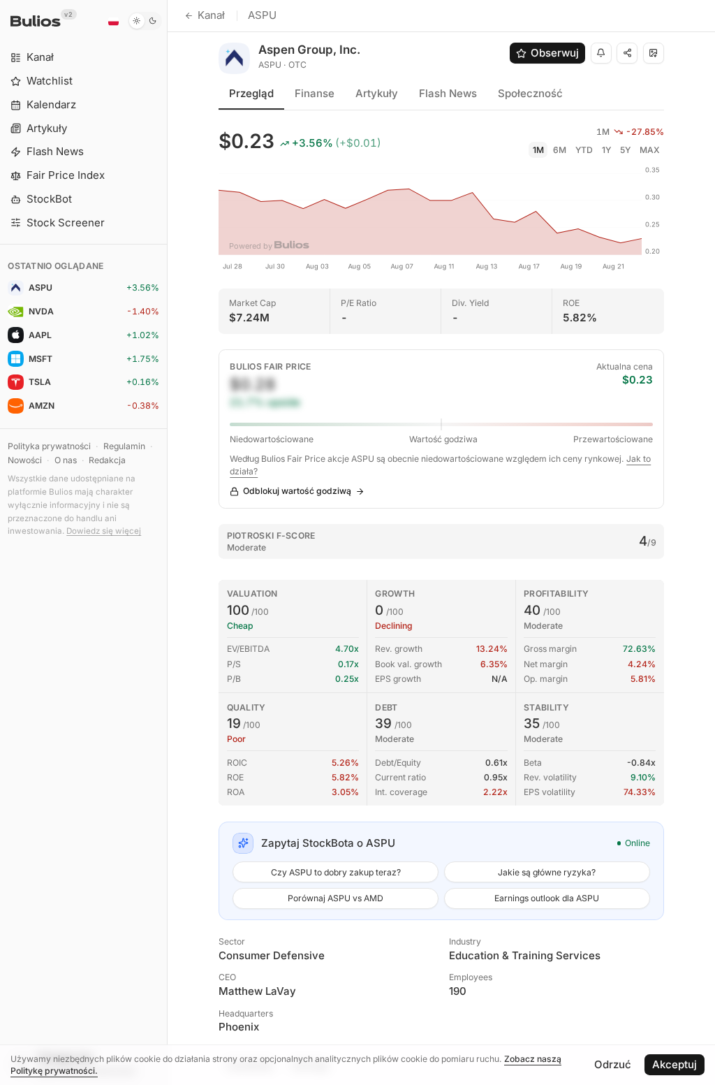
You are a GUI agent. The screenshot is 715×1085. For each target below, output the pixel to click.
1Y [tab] (606, 150)
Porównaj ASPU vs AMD (335, 898)
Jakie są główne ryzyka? (547, 872)
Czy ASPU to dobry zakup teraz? (336, 872)
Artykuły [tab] (376, 93)
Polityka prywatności (49, 446)
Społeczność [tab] (530, 93)
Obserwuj (555, 52)
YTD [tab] (584, 150)
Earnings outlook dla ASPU (546, 898)
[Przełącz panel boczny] (167, 542)
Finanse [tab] (314, 93)
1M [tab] (538, 150)
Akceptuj (674, 1064)
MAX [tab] (650, 150)
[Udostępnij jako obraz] (653, 53)
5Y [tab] (625, 150)
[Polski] (113, 21)
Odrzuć (612, 1064)
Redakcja (107, 460)
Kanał (211, 15)
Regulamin (124, 446)
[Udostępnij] (627, 53)
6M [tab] (559, 150)
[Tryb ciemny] (145, 21)
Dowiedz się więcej (103, 531)
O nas (65, 460)
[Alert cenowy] (601, 53)
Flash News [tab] (448, 93)
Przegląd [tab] (251, 93)
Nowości (25, 460)
